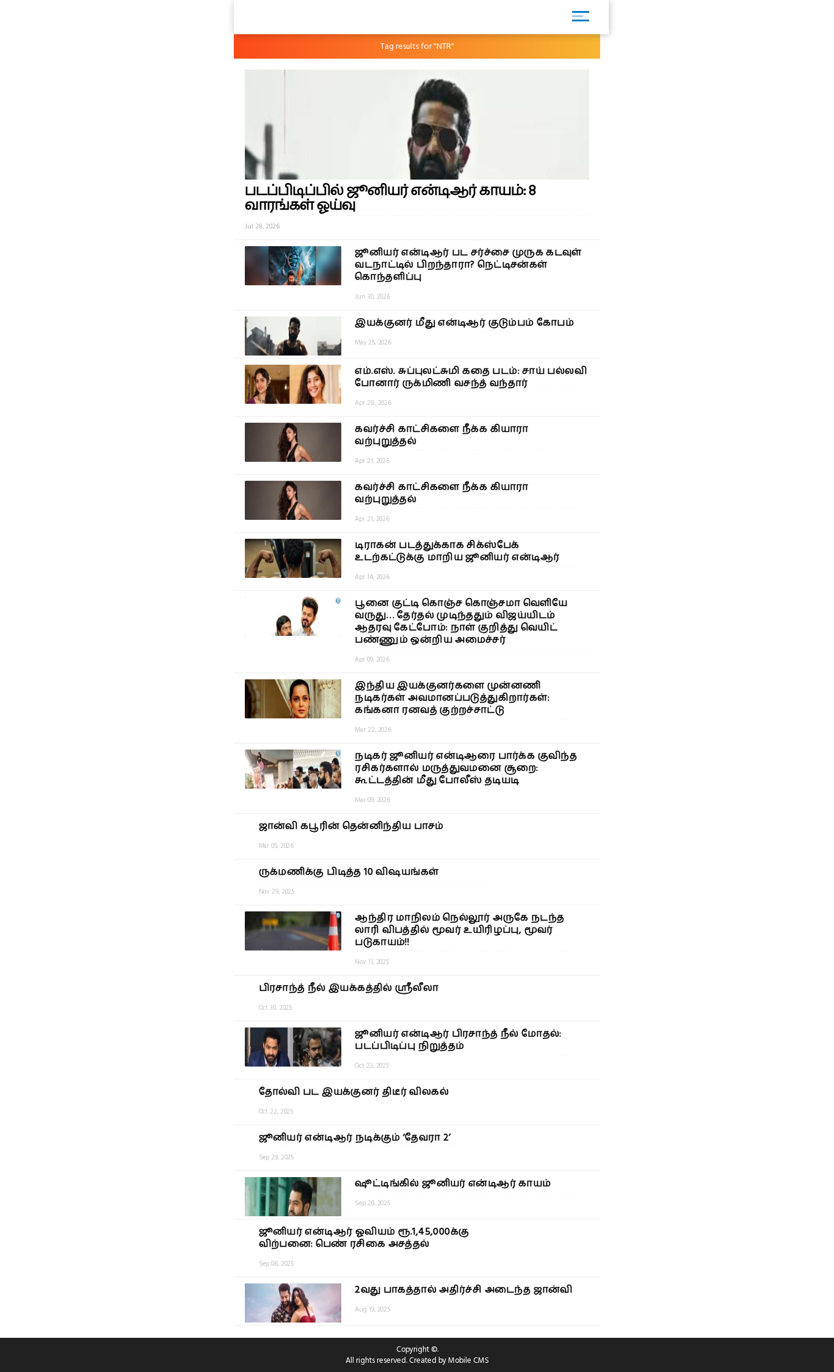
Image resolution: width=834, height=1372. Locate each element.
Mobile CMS (468, 1360)
